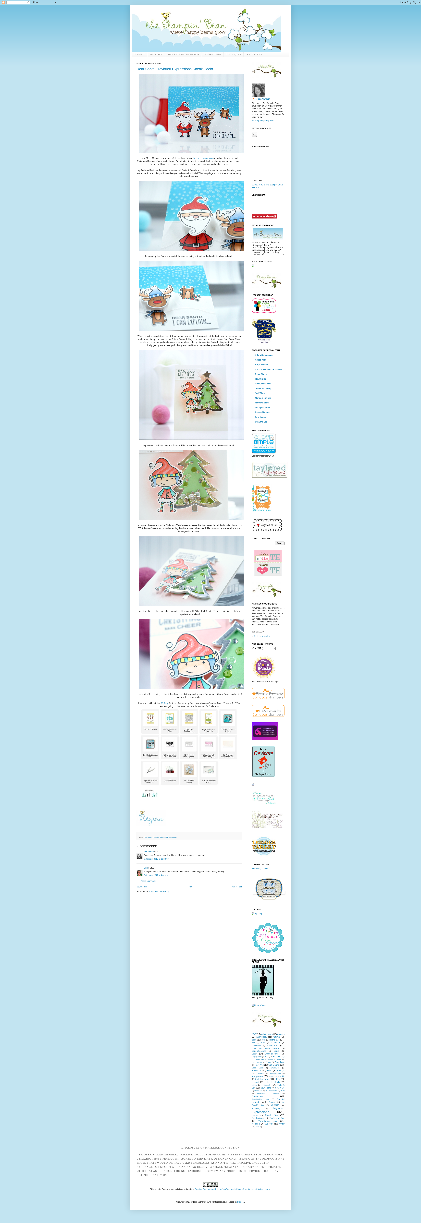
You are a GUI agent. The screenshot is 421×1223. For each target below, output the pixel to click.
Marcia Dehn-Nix (263, 398)
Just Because (262, 1079)
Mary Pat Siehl (262, 403)
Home (189, 887)
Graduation (275, 1068)
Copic (276, 1051)
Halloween (256, 1070)
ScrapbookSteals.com (260, 1099)
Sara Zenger (261, 417)
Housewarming (275, 1073)
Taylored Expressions (203, 158)
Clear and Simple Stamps (265, 1048)
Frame (268, 1062)
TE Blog (164, 703)
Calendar (276, 1042)
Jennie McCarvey (263, 388)
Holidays (281, 1070)
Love (254, 1085)
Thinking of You (277, 1118)
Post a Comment (148, 881)
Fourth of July (257, 1062)
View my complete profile (263, 121)
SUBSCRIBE (156, 54)
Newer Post (141, 887)
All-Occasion (267, 1034)
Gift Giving (273, 1065)
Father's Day (279, 1056)
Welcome (269, 1124)
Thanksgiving (258, 1118)
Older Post (237, 887)
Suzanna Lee (261, 422)
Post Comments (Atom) (159, 891)
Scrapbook (257, 1096)
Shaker (156, 837)
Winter (282, 1124)
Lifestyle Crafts (273, 1082)
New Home (265, 1088)
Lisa (146, 868)
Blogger (240, 1202)
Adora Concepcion (263, 355)
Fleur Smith (260, 379)
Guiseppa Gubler (263, 384)
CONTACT (139, 54)
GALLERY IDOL (254, 54)
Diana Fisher (261, 374)
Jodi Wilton (260, 393)
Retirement (261, 1093)
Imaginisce (257, 1076)
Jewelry (271, 1076)
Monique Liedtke (262, 407)
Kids (278, 1079)
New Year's (280, 1088)
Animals (281, 1034)
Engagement (256, 1057)
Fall (266, 1056)
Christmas (148, 837)
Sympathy (256, 1108)
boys (257, 1127)
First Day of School (264, 1059)
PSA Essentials (271, 1091)
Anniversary (261, 1037)
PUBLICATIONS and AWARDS (183, 54)
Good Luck (257, 1068)
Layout (255, 1082)
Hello (269, 1070)
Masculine (268, 1085)
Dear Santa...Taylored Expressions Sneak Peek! (174, 69)
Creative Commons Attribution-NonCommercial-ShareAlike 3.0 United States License (233, 1189)
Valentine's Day (267, 1121)
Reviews (276, 1093)
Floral (279, 1059)
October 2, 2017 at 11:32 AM (156, 859)
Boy (253, 1043)
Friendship (280, 1062)
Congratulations (259, 1051)
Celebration (256, 1046)
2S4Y (254, 1034)
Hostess (260, 1073)
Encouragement (272, 1054)
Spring (272, 1102)
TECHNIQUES (233, 54)
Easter (254, 1054)
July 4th (281, 1076)
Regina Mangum (262, 99)
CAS (263, 1043)
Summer (275, 1105)
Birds (263, 1040)
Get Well (260, 1065)
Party (283, 1091)
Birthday (273, 1039)
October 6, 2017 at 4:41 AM (156, 875)
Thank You (271, 1115)
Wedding (256, 1124)
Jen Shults (149, 851)
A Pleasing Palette (260, 869)
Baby (254, 1040)
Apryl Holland (261, 364)
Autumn (276, 1037)
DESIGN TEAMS (212, 54)
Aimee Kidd (260, 360)
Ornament (258, 1091)
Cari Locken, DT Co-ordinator (268, 369)
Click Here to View (262, 636)
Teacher (255, 1115)
